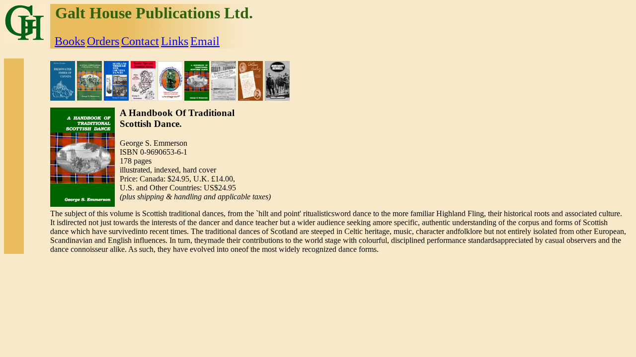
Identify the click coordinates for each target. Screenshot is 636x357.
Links (174, 41)
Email (205, 41)
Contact (140, 41)
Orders (103, 41)
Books (70, 41)
